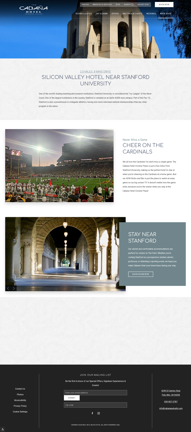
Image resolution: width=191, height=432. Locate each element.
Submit (71, 400)
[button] (8, 288)
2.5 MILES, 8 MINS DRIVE (95, 71)
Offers (115, 14)
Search (127, 4)
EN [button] (119, 4)
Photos (85, 4)
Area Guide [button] (166, 14)
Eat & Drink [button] (102, 14)
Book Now (164, 5)
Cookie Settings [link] (20, 412)
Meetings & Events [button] (132, 14)
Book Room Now (140, 274)
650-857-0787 (143, 4)
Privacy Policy (20, 407)
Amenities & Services (102, 4)
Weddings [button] (151, 14)
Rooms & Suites (84, 14)
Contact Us (20, 389)
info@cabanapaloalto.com (171, 409)
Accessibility (20, 401)
